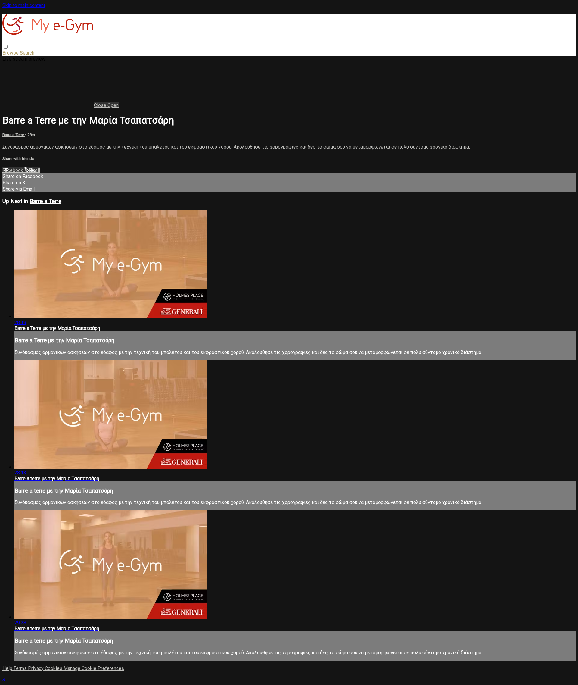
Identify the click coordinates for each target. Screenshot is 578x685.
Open (113, 105)
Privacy (36, 668)
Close (100, 105)
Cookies (54, 668)
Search (27, 53)
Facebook (13, 170)
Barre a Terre (13, 135)
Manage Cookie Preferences (94, 668)
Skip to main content (23, 5)
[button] (6, 47)
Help (8, 668)
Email (34, 170)
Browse (11, 53)
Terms (21, 668)
